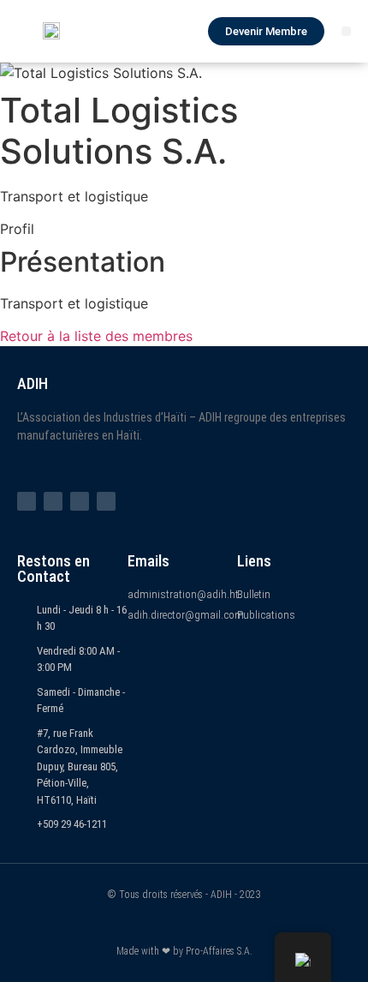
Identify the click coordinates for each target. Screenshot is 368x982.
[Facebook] (26, 501)
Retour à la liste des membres (96, 335)
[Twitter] (53, 501)
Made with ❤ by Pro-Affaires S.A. (184, 951)
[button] (346, 31)
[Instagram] (79, 501)
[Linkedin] (106, 501)
